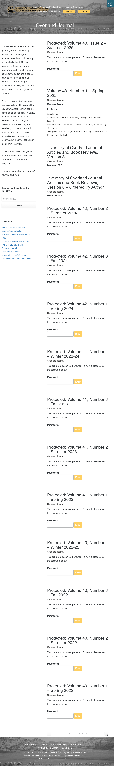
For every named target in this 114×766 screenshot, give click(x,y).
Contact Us (54, 11)
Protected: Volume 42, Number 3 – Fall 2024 (77, 258)
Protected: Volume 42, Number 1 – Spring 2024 (77, 306)
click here (14, 174)
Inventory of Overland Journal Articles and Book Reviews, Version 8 (74, 151)
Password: (53, 68)
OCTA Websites (39, 11)
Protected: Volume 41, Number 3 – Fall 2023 (77, 401)
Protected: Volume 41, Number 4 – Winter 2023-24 (77, 353)
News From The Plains (12, 251)
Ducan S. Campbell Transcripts (15, 241)
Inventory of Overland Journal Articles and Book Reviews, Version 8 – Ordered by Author (75, 182)
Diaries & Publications (50, 7)
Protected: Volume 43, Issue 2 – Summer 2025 (76, 45)
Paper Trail (76, 744)
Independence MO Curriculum (15, 255)
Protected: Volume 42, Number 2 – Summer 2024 (77, 210)
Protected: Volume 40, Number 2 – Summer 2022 (77, 640)
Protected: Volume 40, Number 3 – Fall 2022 (77, 592)
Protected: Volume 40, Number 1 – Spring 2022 (77, 688)
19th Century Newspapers (13, 244)
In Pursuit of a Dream (47, 747)
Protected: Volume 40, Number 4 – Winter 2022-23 (77, 544)
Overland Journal (55, 52)
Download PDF (54, 165)
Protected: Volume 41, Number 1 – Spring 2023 (77, 497)
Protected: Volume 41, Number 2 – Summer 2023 (77, 449)
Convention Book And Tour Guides (17, 258)
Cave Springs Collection (12, 230)
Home (35, 7)
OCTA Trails (61, 744)
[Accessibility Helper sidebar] (110, 3)
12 (93, 733)
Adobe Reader (14, 155)
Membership (31, 744)
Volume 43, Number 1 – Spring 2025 (76, 93)
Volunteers (67, 747)
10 (85, 733)
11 (89, 733)
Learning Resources (73, 7)
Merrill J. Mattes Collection (13, 227)
